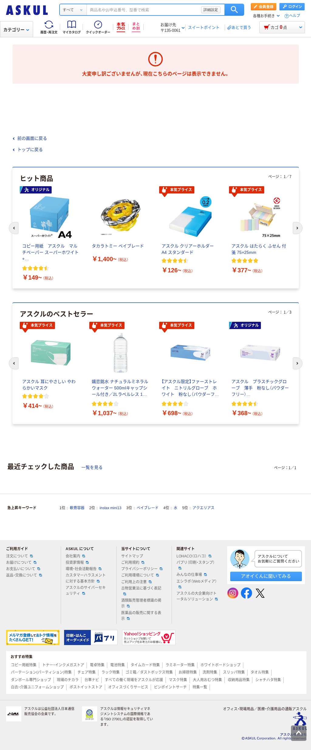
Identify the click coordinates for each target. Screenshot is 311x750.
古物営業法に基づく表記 (141, 588)
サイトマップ (132, 556)
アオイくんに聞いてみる (266, 576)
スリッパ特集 (234, 672)
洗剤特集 (210, 672)
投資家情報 (75, 562)
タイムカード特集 (145, 665)
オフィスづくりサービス (128, 687)
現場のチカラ (68, 680)
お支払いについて (20, 569)
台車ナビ (91, 680)
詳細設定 (210, 10)
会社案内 (73, 556)
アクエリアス (203, 508)
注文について (17, 556)
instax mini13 (110, 508)
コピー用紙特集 (23, 665)
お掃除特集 (188, 672)
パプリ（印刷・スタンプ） (195, 562)
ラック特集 (110, 672)
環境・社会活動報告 (81, 569)
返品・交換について (21, 575)
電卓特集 (97, 665)
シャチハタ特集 (268, 680)
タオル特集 (260, 672)
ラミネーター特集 (180, 665)
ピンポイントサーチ (170, 687)
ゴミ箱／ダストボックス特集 (149, 672)
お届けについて (19, 562)
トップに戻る (30, 149)
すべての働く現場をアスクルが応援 (134, 680)
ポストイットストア (86, 687)
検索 (234, 10)
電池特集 (117, 665)
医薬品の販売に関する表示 (141, 616)
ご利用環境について (137, 575)
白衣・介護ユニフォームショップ (37, 687)
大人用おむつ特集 (207, 680)
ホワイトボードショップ (220, 665)
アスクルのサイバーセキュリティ (86, 591)
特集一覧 (200, 687)
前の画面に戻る (32, 138)
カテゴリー (14, 29)
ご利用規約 (130, 562)
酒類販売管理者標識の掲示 (141, 603)
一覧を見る (92, 467)
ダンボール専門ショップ (31, 680)
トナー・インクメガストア (63, 665)
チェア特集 (86, 672)
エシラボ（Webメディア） (196, 581)
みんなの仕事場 (189, 575)
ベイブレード (148, 508)
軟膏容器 (77, 508)
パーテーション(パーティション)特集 (41, 672)
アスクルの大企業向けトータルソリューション (196, 596)
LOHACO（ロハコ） (191, 556)
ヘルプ (294, 16)
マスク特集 (178, 680)
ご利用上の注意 (134, 582)
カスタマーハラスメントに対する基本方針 (86, 578)
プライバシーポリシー (139, 569)
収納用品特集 (239, 680)
